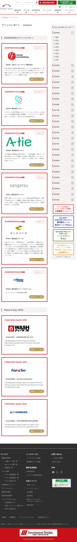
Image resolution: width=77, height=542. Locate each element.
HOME (4, 517)
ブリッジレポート (47, 11)
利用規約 (13, 517)
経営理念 (30, 496)
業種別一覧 (9, 468)
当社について (31, 485)
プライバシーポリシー (26, 517)
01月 (57, 60)
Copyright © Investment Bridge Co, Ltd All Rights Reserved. (38, 539)
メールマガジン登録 (33, 458)
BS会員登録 (31, 471)
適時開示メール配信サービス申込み (63, 221)
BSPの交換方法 (10, 509)
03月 (57, 53)
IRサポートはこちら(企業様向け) (63, 249)
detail (32, 349)
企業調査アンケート (63, 209)
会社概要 (30, 492)
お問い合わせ (56, 462)
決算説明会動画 (36, 11)
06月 (57, 44)
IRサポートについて (34, 500)
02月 (57, 57)
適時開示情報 (58, 11)
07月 (57, 40)
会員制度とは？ (10, 502)
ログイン (72, 7)
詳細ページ (34, 79)
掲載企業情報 (17, 11)
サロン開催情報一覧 (12, 474)
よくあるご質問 (57, 458)
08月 (57, 37)
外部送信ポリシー (44, 517)
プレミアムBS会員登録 (34, 475)
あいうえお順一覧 (11, 464)
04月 (57, 50)
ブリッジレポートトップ (62, 27)
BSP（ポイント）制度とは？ (15, 506)
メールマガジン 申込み (63, 235)
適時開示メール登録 (33, 462)
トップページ (4, 17)
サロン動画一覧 (10, 481)
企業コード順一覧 (11, 461)
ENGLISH (30, 505)
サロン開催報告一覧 (12, 478)
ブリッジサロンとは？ (70, 11)
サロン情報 (26, 11)
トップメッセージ (33, 488)
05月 (57, 47)
